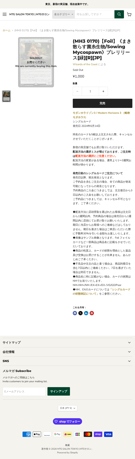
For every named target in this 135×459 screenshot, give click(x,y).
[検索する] (119, 14)
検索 (67, 445)
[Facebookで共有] (75, 313)
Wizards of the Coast (85, 64)
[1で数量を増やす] (103, 91)
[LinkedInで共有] (86, 313)
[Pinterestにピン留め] (92, 313)
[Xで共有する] (80, 313)
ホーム (7, 30)
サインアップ (58, 391)
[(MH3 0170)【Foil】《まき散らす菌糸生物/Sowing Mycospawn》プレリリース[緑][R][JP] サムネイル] (6, 96)
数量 (75, 83)
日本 (66, 408)
